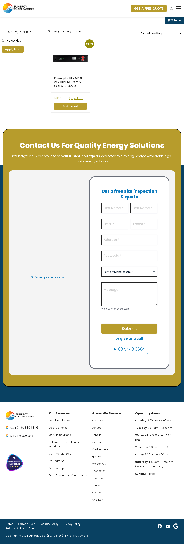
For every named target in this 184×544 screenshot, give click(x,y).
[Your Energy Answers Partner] (25, 463)
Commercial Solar (60, 453)
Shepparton (99, 420)
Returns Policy (15, 528)
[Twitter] (175, 526)
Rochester (98, 471)
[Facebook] (159, 526)
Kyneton (97, 442)
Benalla (97, 435)
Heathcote (98, 478)
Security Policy (49, 524)
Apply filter (13, 49)
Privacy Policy (71, 524)
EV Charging (57, 461)
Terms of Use (26, 524)
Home (9, 524)
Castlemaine (100, 449)
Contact (33, 528)
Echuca (97, 428)
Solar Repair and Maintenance (68, 475)
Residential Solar (59, 420)
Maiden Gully (100, 464)
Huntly (96, 485)
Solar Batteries (58, 428)
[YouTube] (168, 526)
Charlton (97, 500)
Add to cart (70, 106)
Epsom (96, 456)
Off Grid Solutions (60, 435)
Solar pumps (57, 468)
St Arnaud (98, 492)
